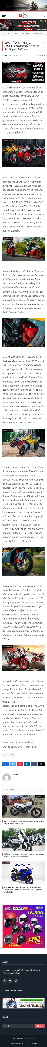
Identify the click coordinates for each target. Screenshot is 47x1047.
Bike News (41, 56)
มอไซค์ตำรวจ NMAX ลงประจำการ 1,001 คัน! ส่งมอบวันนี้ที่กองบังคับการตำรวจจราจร (24, 855)
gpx (5, 755)
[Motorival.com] (23, 15)
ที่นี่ (31, 742)
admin (6, 56)
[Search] (43, 15)
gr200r (11, 755)
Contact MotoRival (32, 1043)
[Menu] (4, 15)
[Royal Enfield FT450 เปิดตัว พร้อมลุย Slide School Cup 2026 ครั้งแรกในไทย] (23, 806)
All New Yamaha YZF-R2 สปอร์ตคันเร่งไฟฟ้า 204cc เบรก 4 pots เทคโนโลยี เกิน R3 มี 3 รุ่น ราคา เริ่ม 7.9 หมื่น (23, 889)
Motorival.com (30, 1038)
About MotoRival (17, 1043)
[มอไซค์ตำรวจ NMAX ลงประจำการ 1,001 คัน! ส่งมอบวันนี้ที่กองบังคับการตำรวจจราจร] (23, 839)
